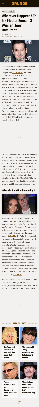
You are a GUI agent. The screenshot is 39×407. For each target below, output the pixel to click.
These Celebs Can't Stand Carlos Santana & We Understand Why (28, 387)
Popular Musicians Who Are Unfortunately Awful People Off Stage (10, 389)
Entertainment (8, 11)
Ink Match (14, 236)
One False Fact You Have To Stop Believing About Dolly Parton (9, 352)
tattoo (13, 221)
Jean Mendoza (9, 34)
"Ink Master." (17, 72)
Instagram (33, 212)
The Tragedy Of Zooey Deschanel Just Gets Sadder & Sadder (28, 352)
